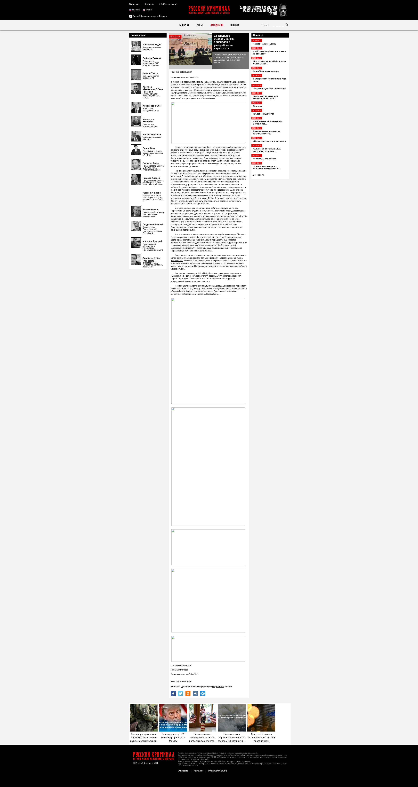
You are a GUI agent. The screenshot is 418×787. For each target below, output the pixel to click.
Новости (234, 25)
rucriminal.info (192, 171)
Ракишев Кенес (151, 163)
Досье (199, 25)
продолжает (189, 82)
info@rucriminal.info (168, 4)
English (149, 9)
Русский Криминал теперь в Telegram (149, 16)
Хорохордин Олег (152, 106)
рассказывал (188, 273)
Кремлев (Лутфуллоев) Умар (153, 88)
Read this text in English (181, 72)
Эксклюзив (216, 25)
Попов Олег (149, 148)
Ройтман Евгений (152, 58)
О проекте (134, 4)
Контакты (149, 4)
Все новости (259, 175)
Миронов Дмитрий (152, 241)
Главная (184, 25)
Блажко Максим (151, 209)
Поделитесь (218, 687)
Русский (136, 9)
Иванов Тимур (150, 73)
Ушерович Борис (152, 193)
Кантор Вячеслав (152, 134)
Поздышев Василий (153, 224)
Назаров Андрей (151, 178)
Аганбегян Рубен (151, 258)
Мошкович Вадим (152, 44)
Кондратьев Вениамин (149, 120)
